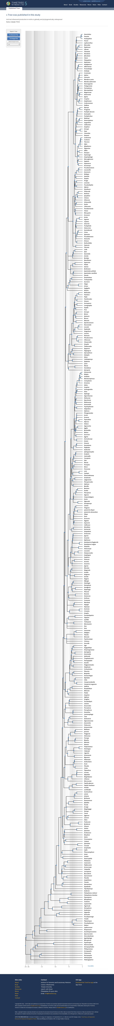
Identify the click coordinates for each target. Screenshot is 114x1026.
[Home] (16, 3)
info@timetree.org (50, 993)
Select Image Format (14, 41)
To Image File (13, 38)
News (94, 4)
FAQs (99, 4)
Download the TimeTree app (84, 982)
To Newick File (13, 35)
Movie (89, 4)
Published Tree (14, 8)
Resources (83, 4)
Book (70, 4)
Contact (104, 4)
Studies (88, 1)
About (66, 4)
